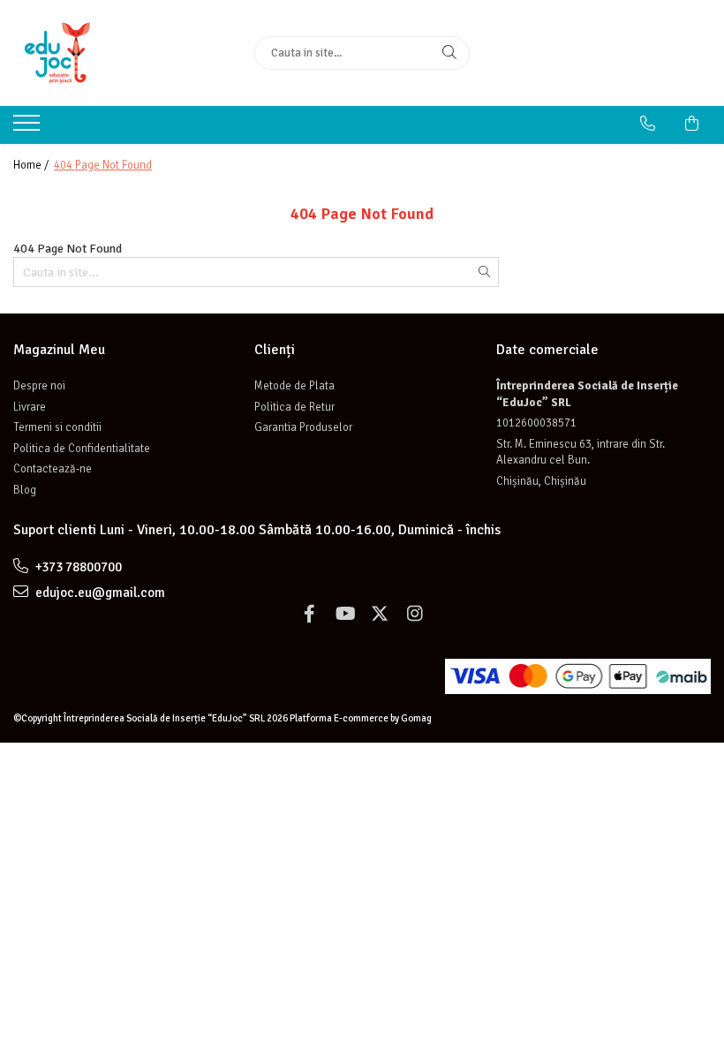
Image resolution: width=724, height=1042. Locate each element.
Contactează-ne (52, 469)
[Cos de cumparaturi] (692, 123)
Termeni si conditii (57, 427)
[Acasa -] (120, 53)
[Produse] (28, 128)
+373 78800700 (77, 567)
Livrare (29, 407)
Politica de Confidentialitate (81, 449)
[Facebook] (309, 614)
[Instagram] (415, 614)
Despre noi (39, 386)
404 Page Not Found (103, 165)
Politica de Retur (294, 407)
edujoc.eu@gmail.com (99, 592)
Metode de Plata (294, 386)
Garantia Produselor (303, 427)
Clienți (274, 350)
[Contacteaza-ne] (647, 123)
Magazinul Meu (59, 350)
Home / (32, 165)
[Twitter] (379, 614)
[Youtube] (344, 614)
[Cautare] (449, 53)
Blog (24, 490)
